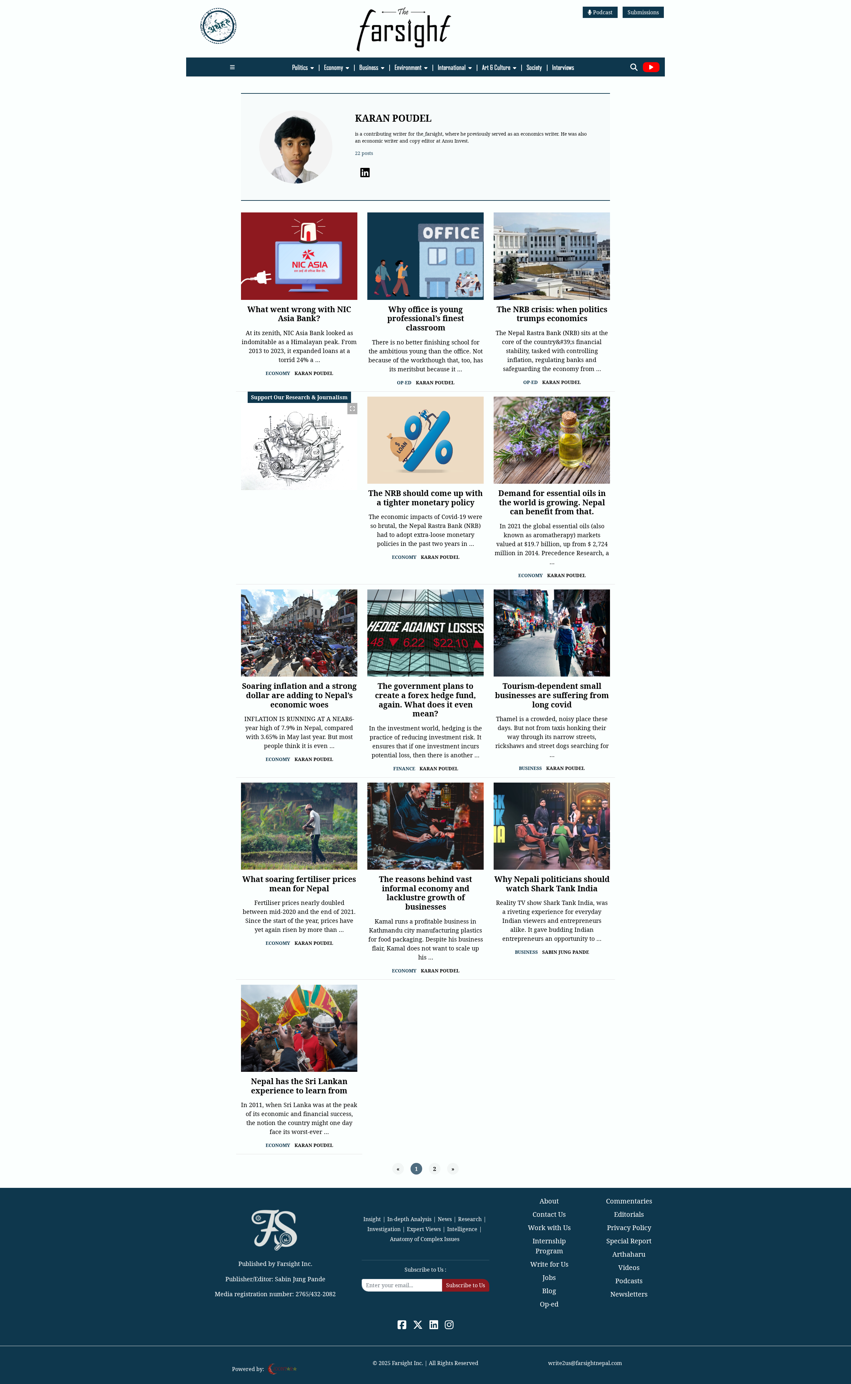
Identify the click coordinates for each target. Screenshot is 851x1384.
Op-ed (404, 382)
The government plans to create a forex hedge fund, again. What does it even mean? (425, 700)
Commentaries (629, 1200)
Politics (300, 67)
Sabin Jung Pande (565, 952)
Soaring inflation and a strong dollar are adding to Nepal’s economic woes (299, 695)
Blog (549, 1290)
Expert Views (424, 1229)
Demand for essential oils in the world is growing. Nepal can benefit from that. (552, 502)
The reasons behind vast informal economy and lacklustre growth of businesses (425, 893)
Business (369, 67)
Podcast (602, 12)
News (445, 1219)
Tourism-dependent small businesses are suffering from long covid (552, 695)
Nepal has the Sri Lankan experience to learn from (299, 1086)
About (549, 1200)
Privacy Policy (629, 1227)
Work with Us (549, 1227)
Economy (334, 67)
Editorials (629, 1214)
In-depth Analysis (409, 1219)
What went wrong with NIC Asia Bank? (299, 314)
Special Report (629, 1240)
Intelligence (462, 1229)
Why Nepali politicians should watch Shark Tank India (552, 884)
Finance (404, 768)
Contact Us (549, 1214)
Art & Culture (497, 67)
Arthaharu (629, 1254)
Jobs (549, 1277)
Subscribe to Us (465, 1285)
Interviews (563, 67)
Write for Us (549, 1264)
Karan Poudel (314, 373)
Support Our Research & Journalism (299, 397)
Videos (629, 1267)
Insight (372, 1219)
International (452, 67)
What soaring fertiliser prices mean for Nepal (299, 884)
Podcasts (629, 1280)
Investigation (384, 1229)
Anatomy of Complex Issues (424, 1239)
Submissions (643, 12)
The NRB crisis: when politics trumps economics (552, 314)
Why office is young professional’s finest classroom (425, 318)
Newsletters (629, 1294)
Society (535, 67)
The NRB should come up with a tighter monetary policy (425, 498)
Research (470, 1219)
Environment (409, 67)
